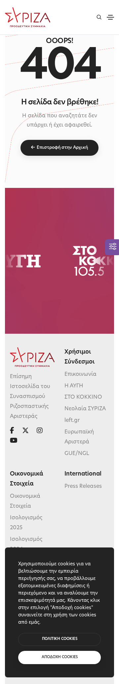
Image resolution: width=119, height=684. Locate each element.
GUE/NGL (76, 453)
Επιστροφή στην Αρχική (62, 147)
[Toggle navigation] (110, 17)
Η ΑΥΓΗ (73, 386)
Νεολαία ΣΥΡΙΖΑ (85, 409)
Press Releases (83, 486)
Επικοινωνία (80, 374)
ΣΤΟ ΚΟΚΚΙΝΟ (83, 397)
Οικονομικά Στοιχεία (25, 501)
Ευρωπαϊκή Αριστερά (79, 437)
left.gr (72, 420)
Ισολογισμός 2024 (26, 544)
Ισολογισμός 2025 (26, 523)
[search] (99, 17)
